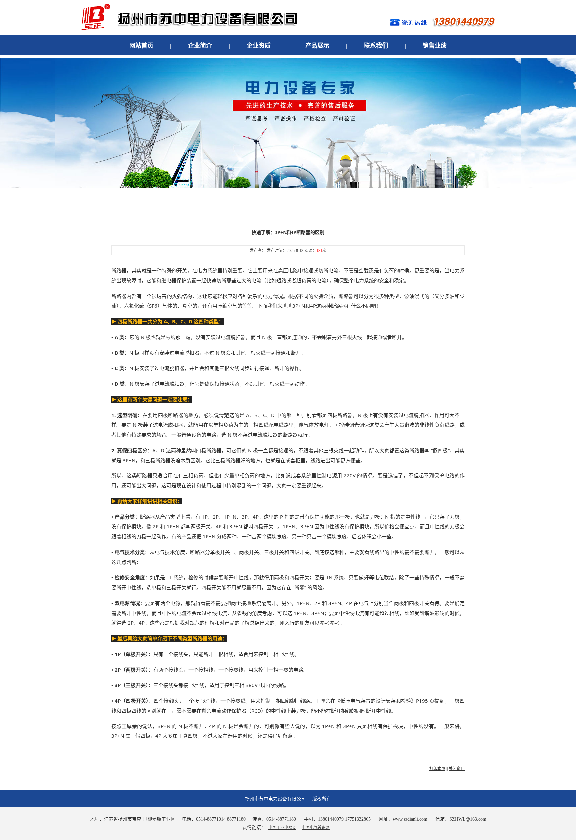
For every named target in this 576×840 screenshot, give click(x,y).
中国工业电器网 (282, 827)
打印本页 (437, 768)
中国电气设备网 (316, 827)
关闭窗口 (457, 768)
